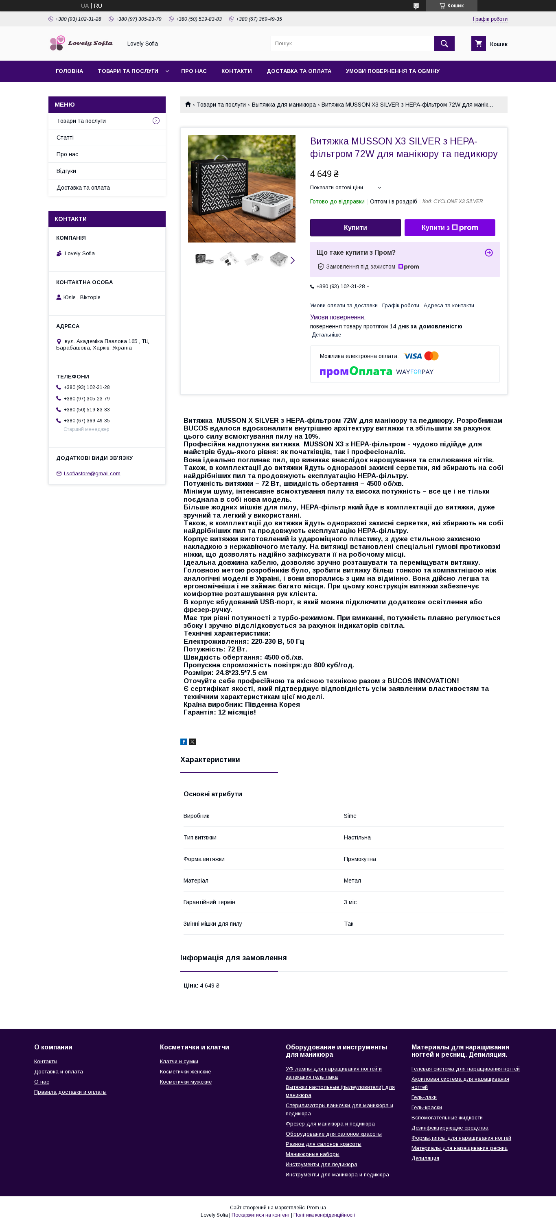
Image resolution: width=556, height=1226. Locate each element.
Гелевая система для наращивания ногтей (466, 1069)
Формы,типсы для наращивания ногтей (461, 1138)
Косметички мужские (186, 1082)
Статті (65, 137)
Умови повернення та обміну (393, 71)
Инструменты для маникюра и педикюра (337, 1174)
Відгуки (66, 171)
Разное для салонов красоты (323, 1144)
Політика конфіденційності (324, 1215)
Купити (355, 227)
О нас (41, 1082)
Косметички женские (185, 1072)
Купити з (436, 227)
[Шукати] (444, 43)
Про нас (194, 71)
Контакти (236, 71)
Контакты (45, 1061)
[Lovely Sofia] (83, 50)
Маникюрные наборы (312, 1154)
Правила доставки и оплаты (70, 1092)
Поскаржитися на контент (261, 1215)
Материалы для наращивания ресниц (460, 1148)
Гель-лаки (424, 1097)
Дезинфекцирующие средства (450, 1128)
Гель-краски (427, 1107)
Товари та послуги (128, 71)
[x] (192, 743)
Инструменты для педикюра (321, 1164)
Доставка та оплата (299, 71)
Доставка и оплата (58, 1072)
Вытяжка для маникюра (284, 104)
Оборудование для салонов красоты (334, 1134)
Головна (69, 71)
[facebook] (183, 743)
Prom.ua (316, 1208)
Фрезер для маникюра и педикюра (330, 1124)
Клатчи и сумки (179, 1061)
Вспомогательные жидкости (447, 1118)
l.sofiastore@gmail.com (92, 473)
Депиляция (425, 1158)
